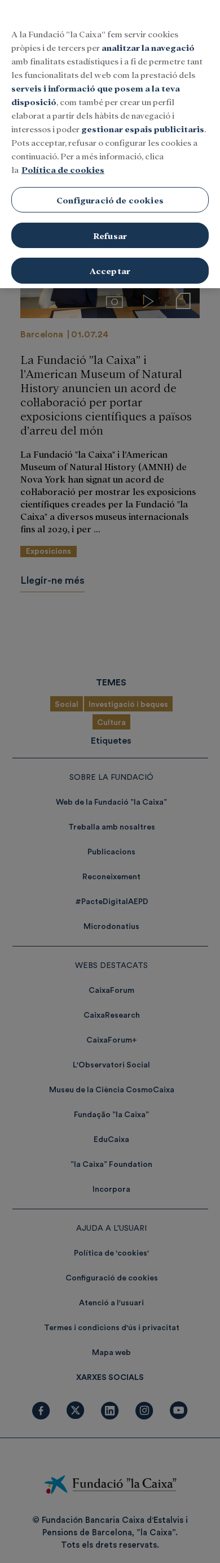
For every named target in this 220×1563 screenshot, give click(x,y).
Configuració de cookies (110, 199)
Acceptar (110, 270)
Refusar (110, 235)
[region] (110, 144)
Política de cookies (62, 169)
